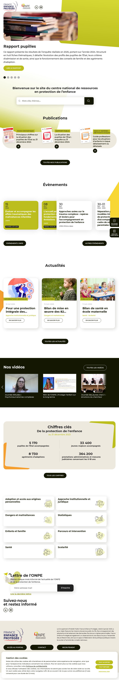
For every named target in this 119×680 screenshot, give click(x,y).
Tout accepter (104, 662)
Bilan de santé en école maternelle (95, 310)
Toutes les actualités (55, 341)
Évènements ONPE (14, 243)
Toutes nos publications (55, 162)
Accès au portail (15, 647)
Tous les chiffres (55, 475)
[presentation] (2, 387)
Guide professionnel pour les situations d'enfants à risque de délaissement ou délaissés (103, 141)
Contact (42, 647)
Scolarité (63, 547)
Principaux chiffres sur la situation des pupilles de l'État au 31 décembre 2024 (27, 138)
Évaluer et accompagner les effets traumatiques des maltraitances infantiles (20, 214)
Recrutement (68, 647)
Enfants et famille (15, 531)
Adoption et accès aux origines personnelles (23, 500)
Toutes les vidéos (95, 368)
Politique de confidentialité (36, 666)
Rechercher (92, 101)
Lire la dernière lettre (20, 594)
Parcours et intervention (72, 531)
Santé (8, 547)
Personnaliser (104, 671)
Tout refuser (104, 667)
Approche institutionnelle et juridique (74, 500)
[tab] (8, 77)
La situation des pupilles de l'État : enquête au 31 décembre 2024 (63, 138)
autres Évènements (94, 243)
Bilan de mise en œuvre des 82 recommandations (57, 312)
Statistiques (65, 515)
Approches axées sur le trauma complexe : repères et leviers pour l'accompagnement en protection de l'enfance (73, 217)
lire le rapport (13, 68)
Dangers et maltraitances (20, 515)
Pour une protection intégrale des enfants (20, 312)
